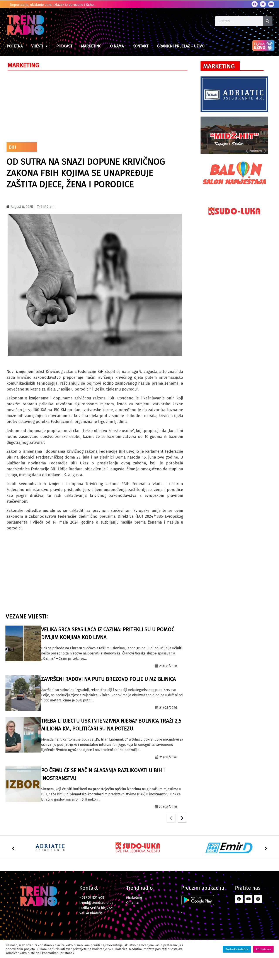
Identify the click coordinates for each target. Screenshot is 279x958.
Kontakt (140, 46)
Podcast (64, 46)
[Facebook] (255, 4)
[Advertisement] (94, 105)
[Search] (267, 21)
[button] (13, 848)
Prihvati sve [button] (263, 949)
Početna (15, 46)
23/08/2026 (168, 666)
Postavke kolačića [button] (236, 949)
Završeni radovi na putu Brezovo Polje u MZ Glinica (108, 679)
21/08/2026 (168, 708)
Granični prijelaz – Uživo (180, 46)
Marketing (91, 46)
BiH (12, 147)
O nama (117, 46)
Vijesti (37, 46)
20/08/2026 (168, 807)
